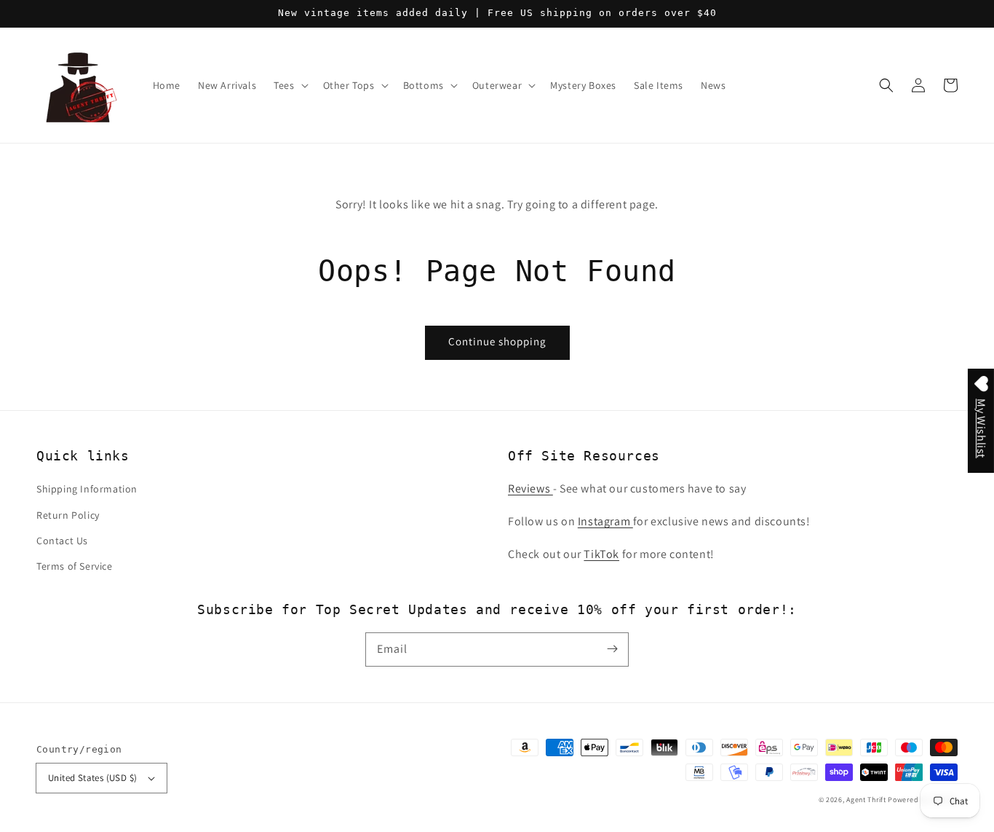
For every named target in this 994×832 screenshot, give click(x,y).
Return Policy (68, 515)
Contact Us (62, 540)
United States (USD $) (92, 778)
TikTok (601, 554)
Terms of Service (74, 566)
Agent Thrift (866, 799)
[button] (886, 85)
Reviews (530, 488)
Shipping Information (87, 488)
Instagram (605, 521)
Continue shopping (497, 341)
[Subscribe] (612, 649)
